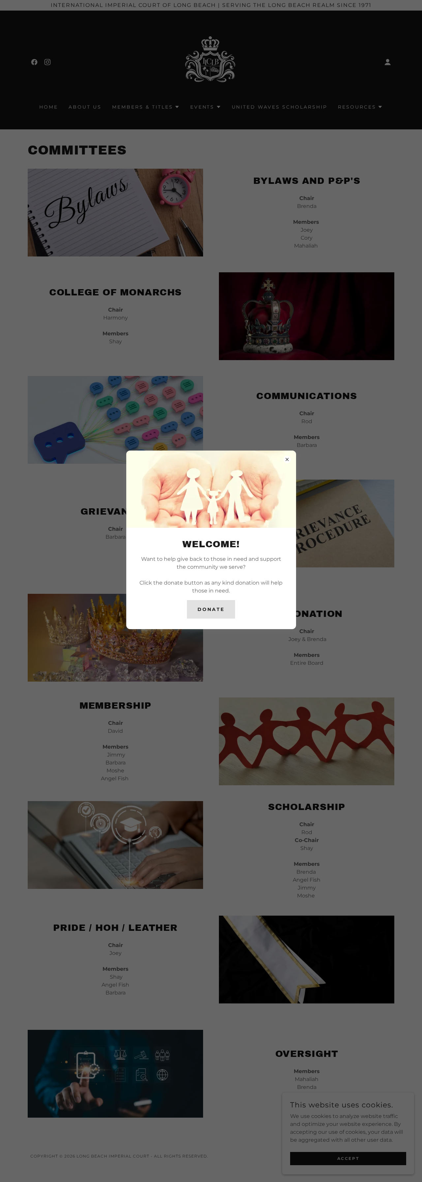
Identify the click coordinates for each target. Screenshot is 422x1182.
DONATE (211, 609)
